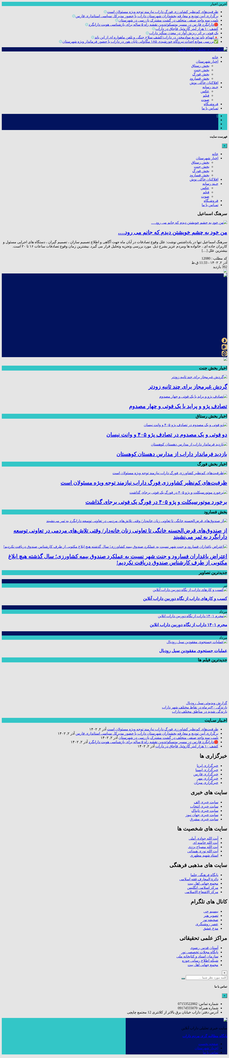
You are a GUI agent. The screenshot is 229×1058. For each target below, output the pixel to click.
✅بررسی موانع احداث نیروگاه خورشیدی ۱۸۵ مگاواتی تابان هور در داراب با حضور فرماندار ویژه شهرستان (140, 41)
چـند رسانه (210, 87)
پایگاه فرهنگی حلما (204, 875)
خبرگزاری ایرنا (207, 766)
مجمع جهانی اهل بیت (203, 883)
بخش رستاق (200, 66)
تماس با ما (210, 1052)
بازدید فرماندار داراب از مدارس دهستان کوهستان (172, 454)
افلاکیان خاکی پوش (204, 83)
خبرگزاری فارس (205, 774)
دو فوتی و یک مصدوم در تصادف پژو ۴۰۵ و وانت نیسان (166, 434)
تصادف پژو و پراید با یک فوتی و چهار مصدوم (178, 406)
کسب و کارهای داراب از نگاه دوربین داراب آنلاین (185, 598)
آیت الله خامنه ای (205, 843)
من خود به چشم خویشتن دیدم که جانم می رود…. (172, 232)
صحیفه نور (210, 920)
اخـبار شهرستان (206, 1048)
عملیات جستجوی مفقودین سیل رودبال (193, 650)
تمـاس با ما (210, 108)
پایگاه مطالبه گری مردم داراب (204, 1036)
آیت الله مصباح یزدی (203, 847)
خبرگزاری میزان (206, 783)
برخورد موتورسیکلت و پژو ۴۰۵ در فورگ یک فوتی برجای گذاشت (156, 502)
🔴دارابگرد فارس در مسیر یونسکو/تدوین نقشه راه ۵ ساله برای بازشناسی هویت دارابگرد (153, 24)
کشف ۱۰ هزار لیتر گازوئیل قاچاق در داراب (186, 29)
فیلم (206, 95)
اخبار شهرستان (207, 61)
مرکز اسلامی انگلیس (202, 887)
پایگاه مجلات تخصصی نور (199, 952)
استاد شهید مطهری (204, 855)
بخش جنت (201, 70)
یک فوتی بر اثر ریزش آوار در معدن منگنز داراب (183, 33)
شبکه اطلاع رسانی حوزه (200, 960)
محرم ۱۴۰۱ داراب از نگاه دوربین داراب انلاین (188, 624)
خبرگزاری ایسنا (206, 770)
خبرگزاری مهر (207, 778)
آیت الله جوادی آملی (203, 838)
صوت (205, 100)
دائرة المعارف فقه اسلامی (198, 879)
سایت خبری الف (206, 802)
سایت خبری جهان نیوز (202, 815)
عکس (205, 91)
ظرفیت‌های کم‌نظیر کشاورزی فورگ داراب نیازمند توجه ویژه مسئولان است (162, 12)
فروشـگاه (211, 104)
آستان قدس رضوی (204, 948)
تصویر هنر (211, 915)
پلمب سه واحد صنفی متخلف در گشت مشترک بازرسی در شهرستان (168, 20)
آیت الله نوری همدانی (202, 851)
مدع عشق (210, 928)
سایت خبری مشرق (204, 819)
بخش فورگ (200, 74)
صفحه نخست (208, 1044)
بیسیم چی (211, 911)
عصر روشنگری (206, 924)
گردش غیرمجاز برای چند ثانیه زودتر (187, 387)
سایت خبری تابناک (204, 811)
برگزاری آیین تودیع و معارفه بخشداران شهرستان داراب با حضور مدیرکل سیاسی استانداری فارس (147, 16)
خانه (215, 57)
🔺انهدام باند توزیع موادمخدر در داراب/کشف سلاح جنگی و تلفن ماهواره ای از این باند (156, 37)
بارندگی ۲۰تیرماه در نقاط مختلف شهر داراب (194, 707)
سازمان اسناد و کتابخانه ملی (197, 956)
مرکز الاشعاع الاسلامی (201, 892)
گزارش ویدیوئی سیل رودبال (206, 703)
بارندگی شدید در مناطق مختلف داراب (199, 711)
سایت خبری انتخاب (204, 806)
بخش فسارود (199, 78)
